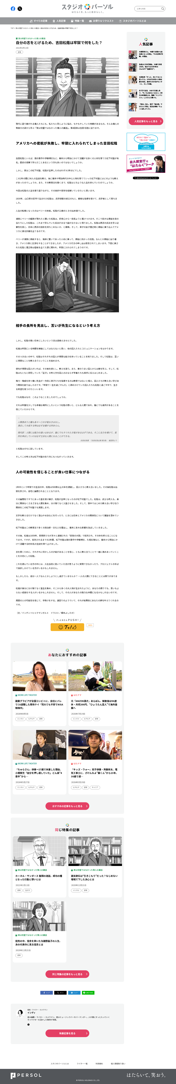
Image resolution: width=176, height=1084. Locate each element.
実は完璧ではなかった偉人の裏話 (27, 28)
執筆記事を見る (67, 1033)
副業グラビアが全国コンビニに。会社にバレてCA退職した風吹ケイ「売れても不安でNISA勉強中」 (39, 704)
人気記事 (61, 20)
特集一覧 (79, 20)
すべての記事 (40, 20)
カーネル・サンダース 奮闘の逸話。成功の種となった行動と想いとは (38, 877)
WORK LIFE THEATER (27, 695)
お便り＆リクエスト (103, 20)
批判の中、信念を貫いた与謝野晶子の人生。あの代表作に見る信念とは (38, 942)
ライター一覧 (82, 1063)
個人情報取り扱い (118, 1063)
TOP (12, 28)
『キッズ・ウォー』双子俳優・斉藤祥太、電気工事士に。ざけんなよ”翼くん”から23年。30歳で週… (94, 773)
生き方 (27, 890)
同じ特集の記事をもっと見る (67, 974)
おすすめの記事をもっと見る (67, 806)
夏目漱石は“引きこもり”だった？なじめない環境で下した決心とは (94, 877)
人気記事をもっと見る (146, 121)
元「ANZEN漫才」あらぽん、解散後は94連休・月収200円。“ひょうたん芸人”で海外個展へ (94, 704)
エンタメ (20, 719)
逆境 (19, 52)
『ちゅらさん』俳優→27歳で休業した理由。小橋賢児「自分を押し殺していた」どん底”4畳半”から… (38, 773)
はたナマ (77, 695)
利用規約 (99, 1063)
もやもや (31, 719)
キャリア (95, 787)
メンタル (76, 890)
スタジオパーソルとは (134, 20)
